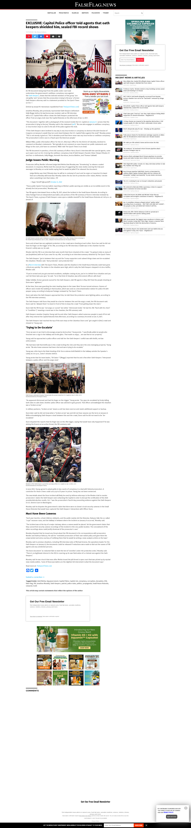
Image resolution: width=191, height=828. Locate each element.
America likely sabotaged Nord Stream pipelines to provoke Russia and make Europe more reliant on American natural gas (143, 157)
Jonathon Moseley (43, 583)
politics (79, 583)
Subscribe (138, 825)
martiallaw (52, 13)
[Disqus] (68, 718)
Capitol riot (74, 581)
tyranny (106, 13)
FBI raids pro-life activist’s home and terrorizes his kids (141, 142)
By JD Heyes (133, 85)
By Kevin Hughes (135, 198)
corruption (91, 581)
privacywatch (64, 13)
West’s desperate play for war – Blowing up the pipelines (141, 129)
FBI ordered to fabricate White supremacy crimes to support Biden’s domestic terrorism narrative (142, 188)
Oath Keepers (34, 96)
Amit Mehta (42, 581)
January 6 (92, 122)
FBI (35, 583)
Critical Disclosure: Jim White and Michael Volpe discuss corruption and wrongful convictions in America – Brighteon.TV (143, 195)
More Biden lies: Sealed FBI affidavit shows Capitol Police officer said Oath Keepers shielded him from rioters (143, 82)
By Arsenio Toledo (135, 102)
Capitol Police (64, 581)
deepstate (85, 13)
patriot (64, 583)
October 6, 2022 (56, 182)
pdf (73, 124)
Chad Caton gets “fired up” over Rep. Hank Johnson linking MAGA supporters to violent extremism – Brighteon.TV (144, 114)
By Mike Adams (134, 177)
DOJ (105, 581)
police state (71, 583)
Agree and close (171, 816)
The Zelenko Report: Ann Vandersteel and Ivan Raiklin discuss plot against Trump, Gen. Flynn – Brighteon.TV (143, 230)
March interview (35, 265)
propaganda (87, 583)
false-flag (29, 583)
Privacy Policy (95, 821)
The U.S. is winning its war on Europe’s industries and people (142, 181)
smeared (29, 586)
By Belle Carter (134, 117)
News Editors (41, 32)
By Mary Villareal (135, 191)
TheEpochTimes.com (70, 107)
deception (99, 581)
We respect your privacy (85, 815)
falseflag (75, 13)
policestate (96, 13)
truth (35, 586)
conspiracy (83, 581)
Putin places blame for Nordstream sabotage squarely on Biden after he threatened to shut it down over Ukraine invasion (143, 136)
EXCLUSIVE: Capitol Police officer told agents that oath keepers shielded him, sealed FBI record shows (143, 107)
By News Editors (134, 92)
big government (52, 581)
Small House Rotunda (100, 583)
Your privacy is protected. (36, 616)
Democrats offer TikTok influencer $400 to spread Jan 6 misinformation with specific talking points (141, 212)
